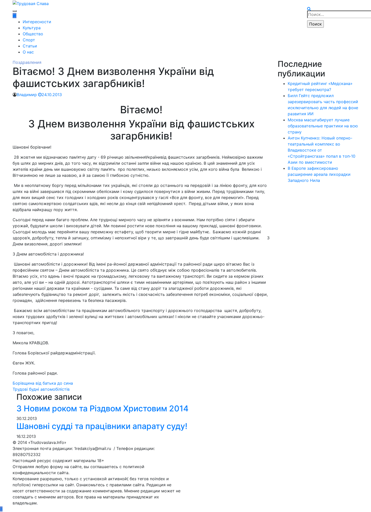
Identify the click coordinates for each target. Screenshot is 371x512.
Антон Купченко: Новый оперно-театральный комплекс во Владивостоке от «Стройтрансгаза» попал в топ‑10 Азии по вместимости (321, 150)
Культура (32, 27)
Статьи (30, 45)
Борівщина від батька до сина (43, 383)
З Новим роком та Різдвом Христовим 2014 (102, 408)
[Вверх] (1, 508)
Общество (33, 33)
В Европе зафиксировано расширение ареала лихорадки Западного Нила (319, 174)
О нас (28, 51)
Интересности (37, 21)
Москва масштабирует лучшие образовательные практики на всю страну (323, 125)
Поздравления (27, 62)
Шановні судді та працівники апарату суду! (101, 426)
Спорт (29, 39)
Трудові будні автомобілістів (41, 389)
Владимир (27, 94)
